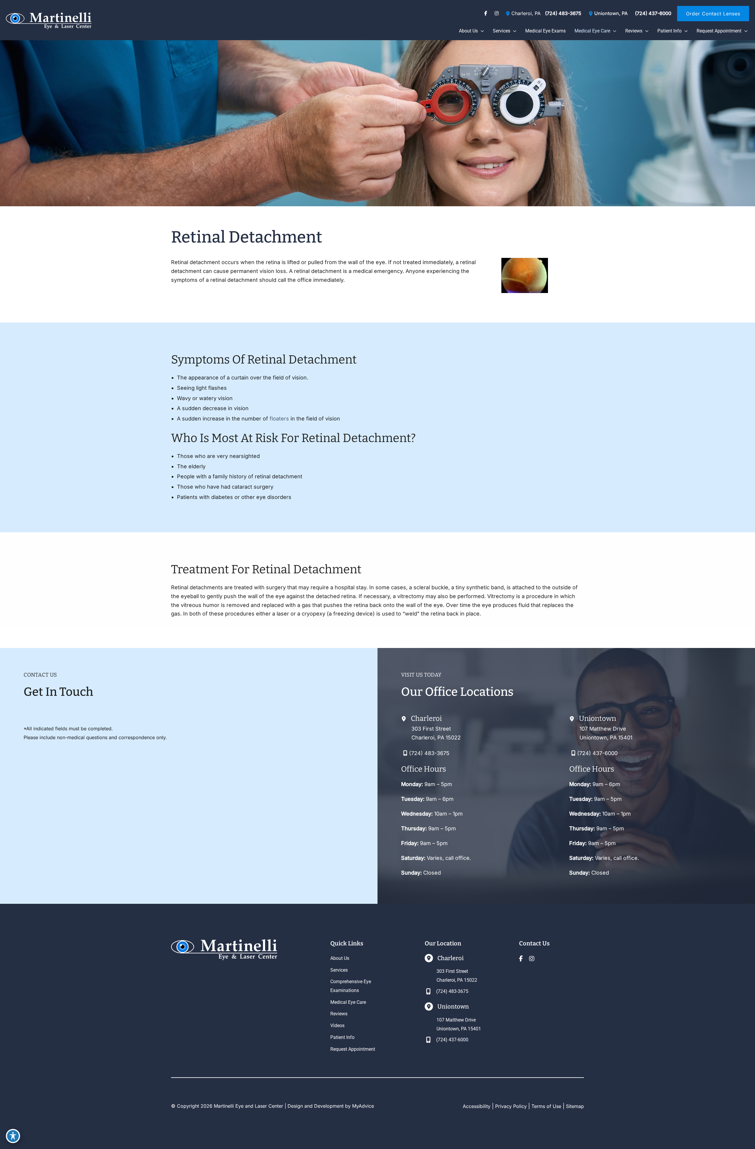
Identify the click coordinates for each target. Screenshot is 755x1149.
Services (339, 970)
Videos (337, 1025)
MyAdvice (363, 1106)
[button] (713, 13)
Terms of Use (546, 1106)
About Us (339, 958)
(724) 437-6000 (653, 13)
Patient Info (342, 1037)
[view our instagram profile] (496, 13)
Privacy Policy (511, 1106)
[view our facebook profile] (485, 13)
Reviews (338, 1014)
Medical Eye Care (348, 1002)
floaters (279, 418)
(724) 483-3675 (563, 13)
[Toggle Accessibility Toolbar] (13, 1136)
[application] (481, 31)
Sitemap (575, 1106)
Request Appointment (352, 1049)
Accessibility (476, 1106)
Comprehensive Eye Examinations (350, 986)
